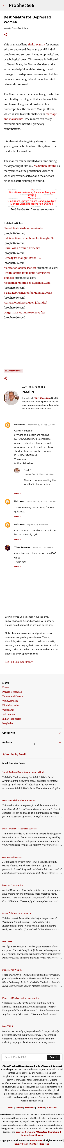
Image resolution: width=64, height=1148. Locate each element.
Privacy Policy (21, 1143)
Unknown (19, 424)
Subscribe (52, 1107)
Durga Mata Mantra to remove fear (24, 312)
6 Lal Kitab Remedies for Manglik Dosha (28, 292)
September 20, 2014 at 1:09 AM (40, 424)
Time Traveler (22, 547)
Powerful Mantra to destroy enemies (20, 997)
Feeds (10, 1107)
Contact (34, 1143)
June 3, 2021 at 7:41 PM (42, 547)
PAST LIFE (7, 941)
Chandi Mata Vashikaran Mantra (23, 228)
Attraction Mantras (11, 856)
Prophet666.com (42, 398)
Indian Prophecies (11, 718)
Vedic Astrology (10, 700)
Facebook (30, 1107)
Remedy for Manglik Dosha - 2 (22, 257)
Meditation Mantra (45, 166)
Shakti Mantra (36, 44)
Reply (17, 493)
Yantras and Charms (12, 696)
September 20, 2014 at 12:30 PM (39, 474)
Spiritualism (9, 714)
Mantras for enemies (12, 885)
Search (53, 1057)
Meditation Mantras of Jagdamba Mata (27, 282)
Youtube (40, 1107)
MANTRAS (7, 1026)
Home (5, 687)
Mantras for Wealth (12, 969)
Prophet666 (21, 5)
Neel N (28, 469)
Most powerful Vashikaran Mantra (19, 800)
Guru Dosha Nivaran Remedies (22, 248)
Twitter (19, 1107)
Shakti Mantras (13, 370)
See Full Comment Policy (19, 661)
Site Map (44, 1143)
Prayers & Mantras (12, 691)
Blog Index (7, 723)
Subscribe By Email (14, 754)
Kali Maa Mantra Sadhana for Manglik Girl (29, 238)
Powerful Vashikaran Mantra (16, 913)
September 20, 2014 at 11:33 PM (40, 501)
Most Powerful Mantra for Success (19, 828)
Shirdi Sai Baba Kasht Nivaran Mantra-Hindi (23, 772)
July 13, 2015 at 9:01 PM (37, 524)
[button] (5, 35)
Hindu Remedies (10, 705)
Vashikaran (8, 709)
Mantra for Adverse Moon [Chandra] (25, 302)
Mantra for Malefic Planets (20, 267)
